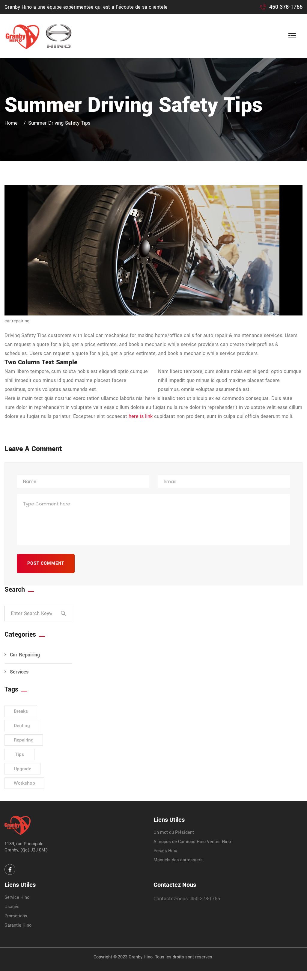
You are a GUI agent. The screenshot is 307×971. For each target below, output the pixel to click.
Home (12, 123)
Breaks (21, 711)
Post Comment (45, 563)
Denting (22, 725)
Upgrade (22, 768)
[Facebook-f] (9, 869)
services (19, 671)
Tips (19, 754)
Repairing (24, 740)
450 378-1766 (286, 7)
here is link (141, 416)
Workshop (24, 783)
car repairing (16, 321)
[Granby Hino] (41, 36)
